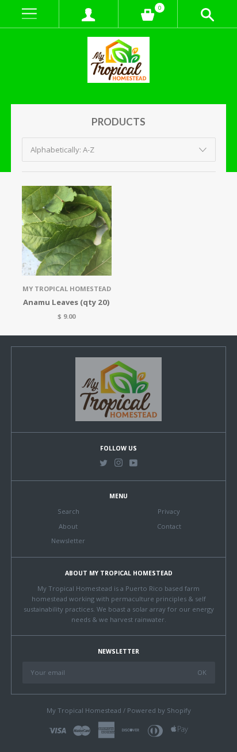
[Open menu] (29, 14)
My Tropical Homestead (66, 288)
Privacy (169, 511)
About (68, 526)
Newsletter (68, 540)
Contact (169, 526)
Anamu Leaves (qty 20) (66, 302)
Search (68, 511)
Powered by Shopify (159, 710)
